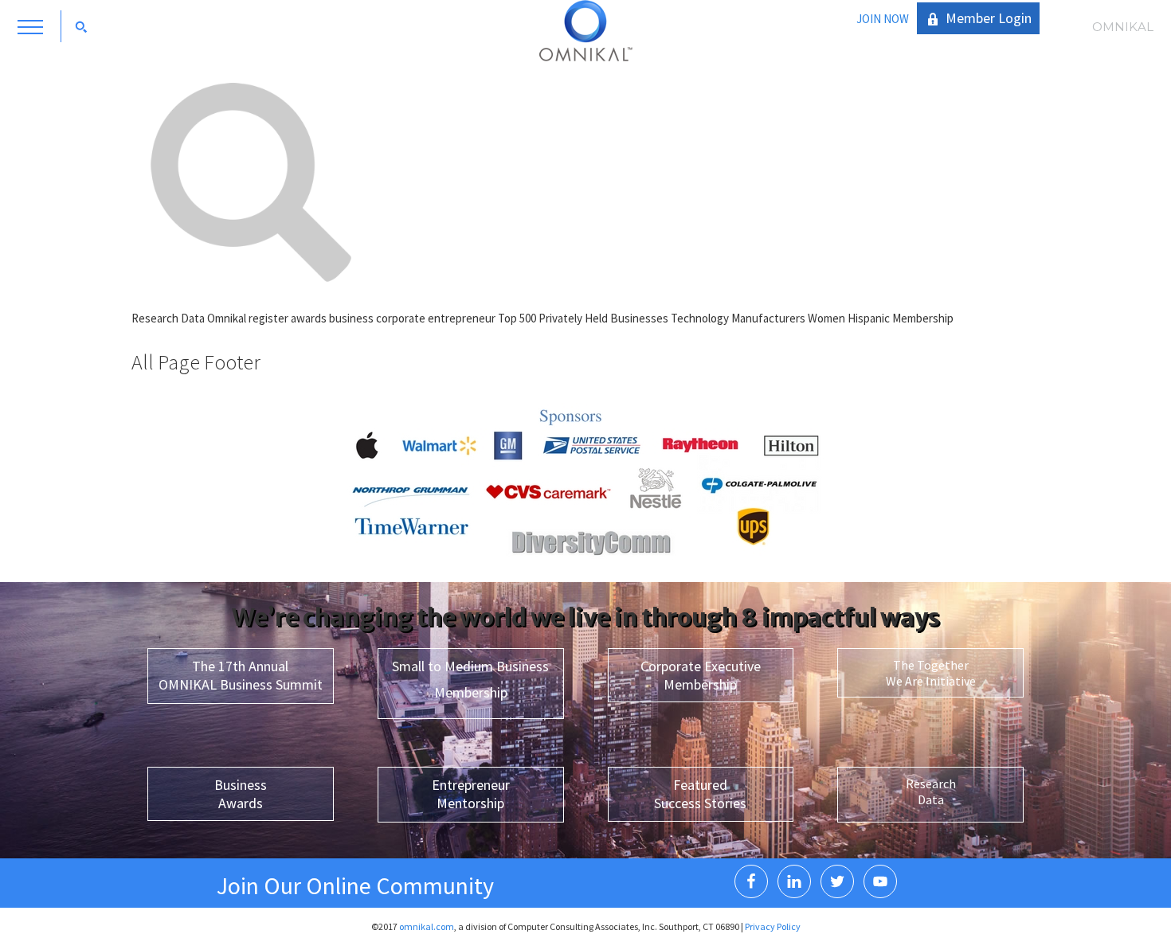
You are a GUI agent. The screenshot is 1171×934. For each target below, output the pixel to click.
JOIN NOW (882, 18)
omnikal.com (426, 926)
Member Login (989, 18)
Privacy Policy (773, 926)
